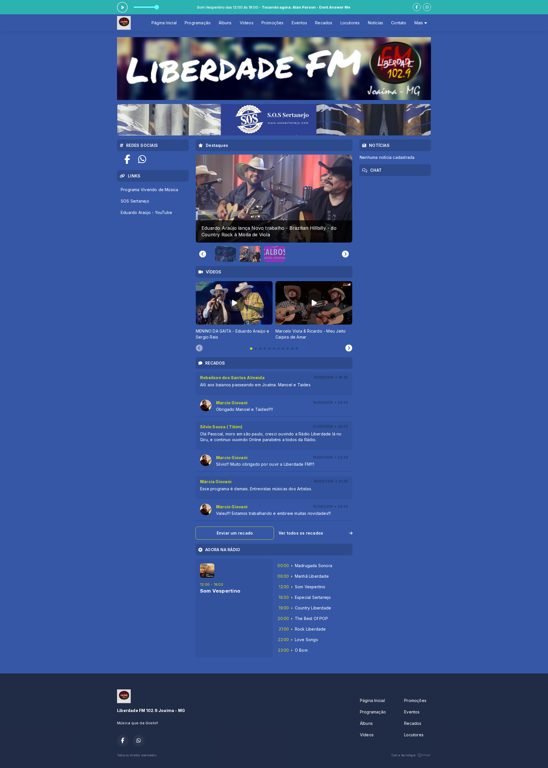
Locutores (350, 22)
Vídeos (246, 22)
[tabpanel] (234, 310)
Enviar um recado (235, 533)
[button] (225, 254)
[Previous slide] (202, 254)
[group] (274, 199)
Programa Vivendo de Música (149, 189)
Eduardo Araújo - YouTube (146, 212)
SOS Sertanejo (135, 201)
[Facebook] (417, 7)
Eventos (299, 22)
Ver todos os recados (301, 533)
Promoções (272, 22)
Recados (323, 22)
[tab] (251, 348)
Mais (419, 22)
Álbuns (225, 22)
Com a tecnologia (403, 755)
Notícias (375, 22)
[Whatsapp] (427, 7)
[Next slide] (345, 254)
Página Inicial (164, 22)
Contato (398, 22)
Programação (198, 22)
